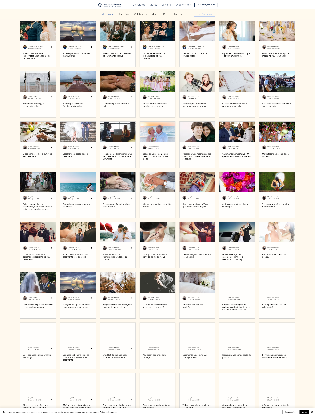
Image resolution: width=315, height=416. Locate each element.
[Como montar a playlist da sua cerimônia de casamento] (117, 383)
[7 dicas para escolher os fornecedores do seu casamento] (157, 31)
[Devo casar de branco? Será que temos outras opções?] (197, 182)
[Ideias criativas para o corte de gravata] (237, 333)
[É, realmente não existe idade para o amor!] (117, 182)
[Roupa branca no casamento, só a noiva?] (78, 182)
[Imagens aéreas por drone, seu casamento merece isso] (117, 282)
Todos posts (106, 14)
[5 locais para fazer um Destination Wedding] (78, 81)
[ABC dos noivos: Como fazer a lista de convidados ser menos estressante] (78, 383)
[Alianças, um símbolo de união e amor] (157, 182)
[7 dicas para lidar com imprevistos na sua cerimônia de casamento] (38, 31)
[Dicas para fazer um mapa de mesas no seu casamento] (277, 31)
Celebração (140, 14)
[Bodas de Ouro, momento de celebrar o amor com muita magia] (157, 132)
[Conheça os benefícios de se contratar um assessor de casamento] (78, 333)
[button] (188, 14)
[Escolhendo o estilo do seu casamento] (78, 132)
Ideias (155, 14)
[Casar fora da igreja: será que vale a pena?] (157, 383)
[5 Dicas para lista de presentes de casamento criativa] (117, 31)
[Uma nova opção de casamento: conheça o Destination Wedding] (237, 232)
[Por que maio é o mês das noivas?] (277, 232)
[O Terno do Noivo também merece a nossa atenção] (157, 282)
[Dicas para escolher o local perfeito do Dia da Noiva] (157, 232)
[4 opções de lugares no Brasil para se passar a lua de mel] (78, 282)
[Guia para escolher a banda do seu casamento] (277, 81)
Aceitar (304, 412)
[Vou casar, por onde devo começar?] (157, 333)
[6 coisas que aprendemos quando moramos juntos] (197, 81)
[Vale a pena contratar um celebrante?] (277, 282)
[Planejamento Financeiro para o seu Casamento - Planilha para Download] (117, 132)
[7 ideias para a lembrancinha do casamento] (197, 383)
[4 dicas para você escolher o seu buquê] (237, 182)
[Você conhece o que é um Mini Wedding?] (38, 333)
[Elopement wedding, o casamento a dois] (38, 81)
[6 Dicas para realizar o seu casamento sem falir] (237, 81)
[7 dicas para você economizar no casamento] (277, 182)
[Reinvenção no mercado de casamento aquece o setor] (277, 333)
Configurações (290, 412)
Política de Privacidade (109, 412)
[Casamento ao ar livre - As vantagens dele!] (197, 333)
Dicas (166, 14)
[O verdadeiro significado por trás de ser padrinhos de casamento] (237, 383)
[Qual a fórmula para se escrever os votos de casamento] (38, 282)
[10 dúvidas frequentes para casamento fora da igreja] (78, 232)
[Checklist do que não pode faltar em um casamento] (117, 333)
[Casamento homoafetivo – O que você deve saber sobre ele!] (237, 132)
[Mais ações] (52, 46)
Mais (176, 14)
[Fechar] (312, 412)
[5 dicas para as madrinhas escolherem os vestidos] (157, 81)
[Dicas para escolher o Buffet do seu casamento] (38, 132)
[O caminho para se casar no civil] (117, 81)
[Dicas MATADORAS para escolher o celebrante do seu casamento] (38, 232)
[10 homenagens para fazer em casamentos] (197, 232)
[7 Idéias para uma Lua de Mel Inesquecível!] (78, 31)
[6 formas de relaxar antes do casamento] (277, 383)
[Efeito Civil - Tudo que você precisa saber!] (197, 31)
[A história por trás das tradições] (197, 282)
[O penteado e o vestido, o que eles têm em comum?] (237, 31)
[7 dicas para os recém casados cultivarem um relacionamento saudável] (197, 132)
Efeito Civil (123, 14)
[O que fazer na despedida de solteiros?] (277, 132)
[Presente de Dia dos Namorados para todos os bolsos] (117, 232)
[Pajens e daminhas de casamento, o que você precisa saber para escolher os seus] (38, 182)
